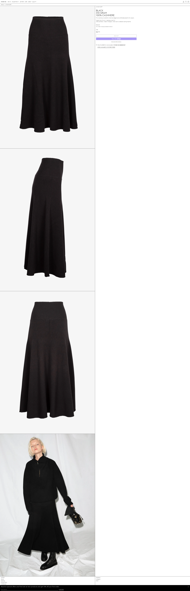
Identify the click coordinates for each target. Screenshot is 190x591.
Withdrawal (3, 583)
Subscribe (61, 589)
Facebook (98, 577)
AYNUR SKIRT (8, 4)
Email (97, 580)
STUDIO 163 (3, 1)
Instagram (98, 579)
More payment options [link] (116, 41)
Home (2, 4)
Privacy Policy (4, 582)
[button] (186, 1)
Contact (3, 577)
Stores (2, 579)
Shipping (102, 26)
